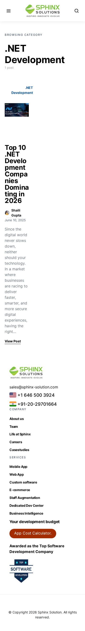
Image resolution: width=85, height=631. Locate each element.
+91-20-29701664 (36, 404)
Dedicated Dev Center (26, 505)
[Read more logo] (43, 11)
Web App (16, 474)
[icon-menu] (8, 10)
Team (13, 426)
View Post (13, 341)
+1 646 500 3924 (35, 395)
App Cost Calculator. (32, 533)
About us (16, 419)
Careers (15, 442)
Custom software (23, 482)
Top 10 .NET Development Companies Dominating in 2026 (17, 174)
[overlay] (17, 110)
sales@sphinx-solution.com (33, 387)
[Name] (76, 10)
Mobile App (18, 467)
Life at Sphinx (20, 434)
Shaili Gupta (16, 212)
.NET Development (22, 90)
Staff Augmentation (24, 498)
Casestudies (19, 450)
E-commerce (19, 490)
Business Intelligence (26, 513)
